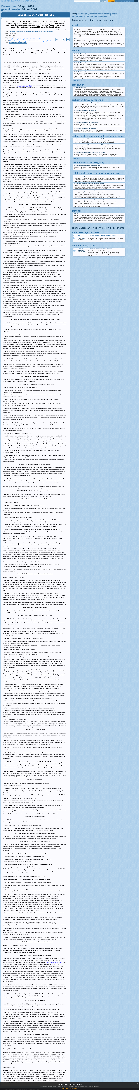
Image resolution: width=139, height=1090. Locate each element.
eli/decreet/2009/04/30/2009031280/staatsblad (25, 39)
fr (137, 1)
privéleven (111, 1)
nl (135, 1)
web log (125, 1)
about (120, 1)
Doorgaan (65, 1088)
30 (19, 6)
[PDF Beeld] (64, 39)
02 (23, 9)
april (24, 6)
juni (28, 9)
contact (131, 1)
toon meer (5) (78, 80)
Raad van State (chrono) (18, 42)
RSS (116, 1)
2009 (31, 6)
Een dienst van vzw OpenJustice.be (36, 14)
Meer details (73, 1088)
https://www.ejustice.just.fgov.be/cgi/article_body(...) (30, 41)
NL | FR (59, 39)
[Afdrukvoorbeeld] (68, 39)
